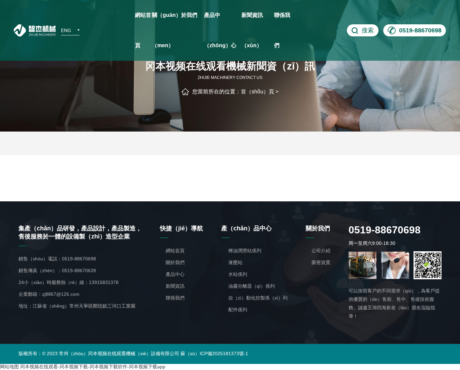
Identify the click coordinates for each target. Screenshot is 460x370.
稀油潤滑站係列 (244, 250)
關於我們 (175, 262)
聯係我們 (282, 30)
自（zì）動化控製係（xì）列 (257, 298)
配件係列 (237, 309)
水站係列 (237, 274)
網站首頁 (143, 30)
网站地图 (9, 366)
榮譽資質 (320, 262)
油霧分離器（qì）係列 (251, 286)
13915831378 (104, 282)
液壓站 (234, 262)
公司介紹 (320, 250)
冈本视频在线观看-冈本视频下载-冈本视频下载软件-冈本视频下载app (92, 366)
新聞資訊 (175, 286)
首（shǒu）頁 (257, 91)
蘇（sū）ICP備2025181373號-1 (214, 353)
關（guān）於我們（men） (174, 30)
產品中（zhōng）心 (220, 30)
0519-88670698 (79, 258)
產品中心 (175, 274)
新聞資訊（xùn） (252, 30)
